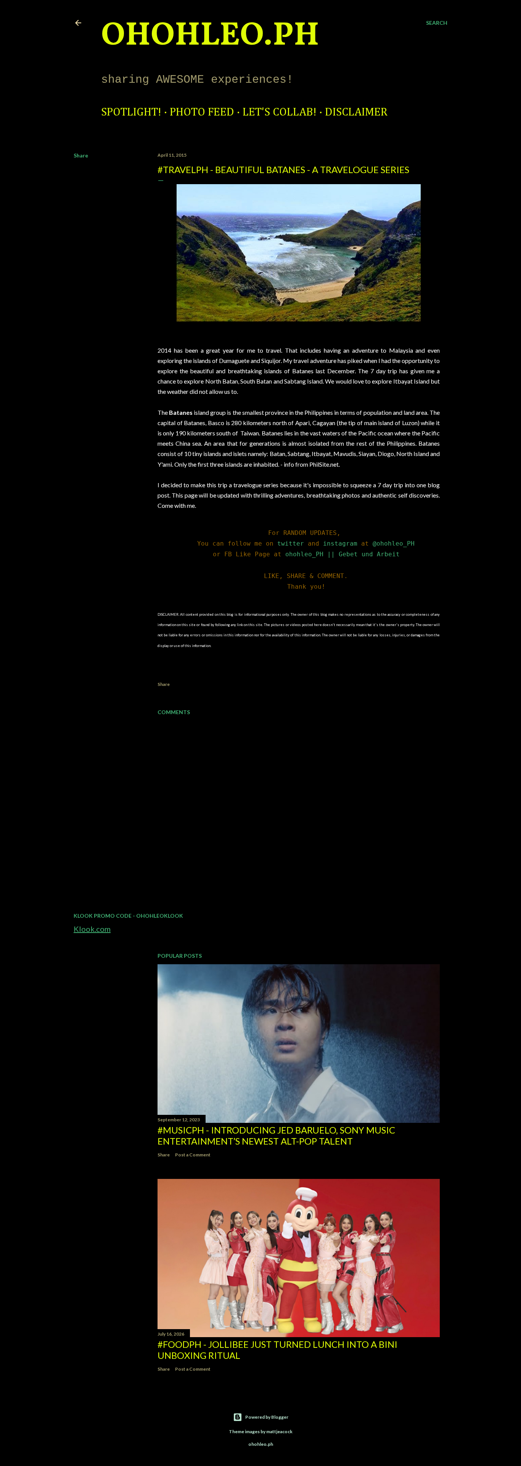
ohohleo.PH (210, 36)
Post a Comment (193, 1155)
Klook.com (92, 928)
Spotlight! (131, 112)
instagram (340, 543)
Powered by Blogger (266, 1417)
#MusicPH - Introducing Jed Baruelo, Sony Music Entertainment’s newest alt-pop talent (276, 1135)
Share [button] (81, 155)
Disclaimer (356, 112)
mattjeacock (279, 1431)
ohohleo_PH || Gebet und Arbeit (342, 554)
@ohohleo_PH (394, 543)
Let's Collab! (280, 112)
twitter (290, 543)
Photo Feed (202, 112)
